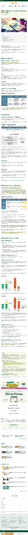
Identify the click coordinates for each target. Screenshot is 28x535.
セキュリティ (11, 519)
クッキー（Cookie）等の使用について (5, 519)
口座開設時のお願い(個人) (21, 520)
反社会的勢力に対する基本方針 (22, 521)
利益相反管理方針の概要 (12, 521)
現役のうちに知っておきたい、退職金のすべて (12, 511)
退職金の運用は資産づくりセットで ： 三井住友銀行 (10, 374)
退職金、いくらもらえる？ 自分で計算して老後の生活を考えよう (14, 180)
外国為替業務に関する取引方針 (13, 522)
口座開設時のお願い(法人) (4, 521)
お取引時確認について (21, 519)
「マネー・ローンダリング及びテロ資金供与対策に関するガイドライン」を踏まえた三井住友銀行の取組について (5, 525)
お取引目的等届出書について (4, 520)
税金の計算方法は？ (5, 38)
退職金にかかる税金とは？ (6, 37)
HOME (1, 511)
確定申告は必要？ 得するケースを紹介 (8, 40)
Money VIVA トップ (5, 511)
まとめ (4, 41)
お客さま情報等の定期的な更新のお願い (14, 520)
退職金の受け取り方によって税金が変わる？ (9, 39)
